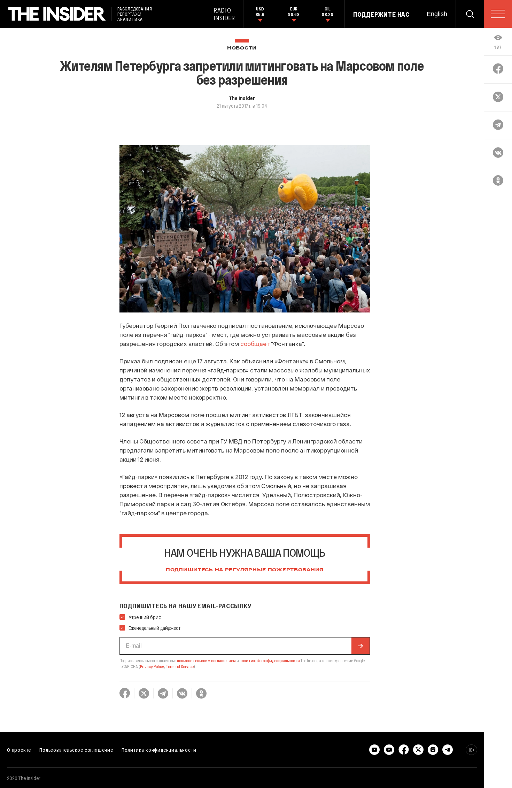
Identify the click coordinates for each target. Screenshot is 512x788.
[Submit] (360, 646)
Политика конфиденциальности (159, 750)
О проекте (19, 750)
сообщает (255, 343)
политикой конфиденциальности (270, 660)
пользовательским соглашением (206, 660)
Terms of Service (180, 666)
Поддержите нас (381, 14)
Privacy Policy (152, 666)
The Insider (242, 98)
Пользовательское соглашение (76, 750)
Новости (242, 48)
